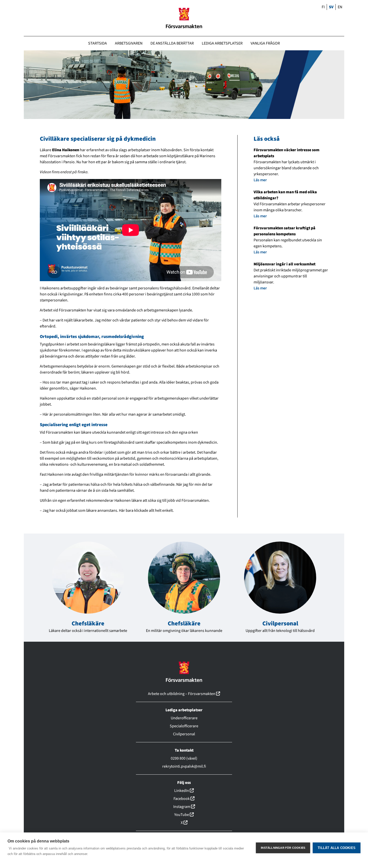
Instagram (184, 806)
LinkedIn (184, 790)
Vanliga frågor (265, 43)
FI (323, 7)
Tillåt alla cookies (336, 848)
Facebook (184, 798)
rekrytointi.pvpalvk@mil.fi (184, 766)
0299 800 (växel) (184, 758)
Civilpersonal (280, 623)
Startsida (97, 43)
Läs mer (260, 180)
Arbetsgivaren (128, 43)
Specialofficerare (184, 726)
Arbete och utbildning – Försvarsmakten (184, 694)
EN (340, 7)
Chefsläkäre (88, 623)
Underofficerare (184, 718)
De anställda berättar (172, 43)
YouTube (184, 814)
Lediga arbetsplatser (222, 43)
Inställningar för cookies (283, 847)
